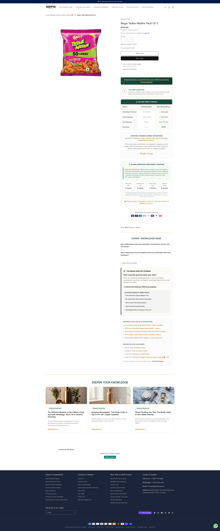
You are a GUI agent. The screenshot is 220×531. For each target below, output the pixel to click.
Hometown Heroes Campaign (54, 496)
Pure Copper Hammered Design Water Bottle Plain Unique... (146, 331)
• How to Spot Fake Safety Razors (135, 302)
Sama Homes (72, 527)
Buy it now (139, 58)
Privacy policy (100, 527)
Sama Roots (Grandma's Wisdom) (88, 487)
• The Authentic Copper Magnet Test (137, 295)
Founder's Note (82, 481)
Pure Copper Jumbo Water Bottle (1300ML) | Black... (143, 334)
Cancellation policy (142, 527)
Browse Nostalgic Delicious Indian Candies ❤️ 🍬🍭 (151, 357)
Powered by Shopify (81, 527)
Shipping (123, 30)
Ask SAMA (81, 493)
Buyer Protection (51, 490)
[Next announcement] (174, 1)
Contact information (130, 527)
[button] (66, 7)
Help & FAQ (81, 490)
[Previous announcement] (46, 1)
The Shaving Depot (116, 499)
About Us (81, 478)
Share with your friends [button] (129, 263)
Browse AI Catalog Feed (141, 354)
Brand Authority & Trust (53, 481)
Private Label (114, 484)
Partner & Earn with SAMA (118, 493)
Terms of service (110, 527)
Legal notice (152, 527)
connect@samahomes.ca (156, 486)
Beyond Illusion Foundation (54, 484)
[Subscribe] (74, 513)
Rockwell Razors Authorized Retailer (57, 499)
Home (47, 15)
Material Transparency (85, 499)
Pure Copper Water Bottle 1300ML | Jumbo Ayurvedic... (144, 338)
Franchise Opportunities (117, 487)
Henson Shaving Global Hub (118, 502)
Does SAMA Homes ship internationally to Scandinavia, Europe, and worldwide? (146, 245)
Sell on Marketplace (116, 490)
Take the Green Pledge (53, 478)
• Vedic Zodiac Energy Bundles (135, 306)
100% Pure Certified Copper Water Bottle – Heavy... (143, 328)
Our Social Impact (51, 493)
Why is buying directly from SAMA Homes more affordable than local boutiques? (146, 254)
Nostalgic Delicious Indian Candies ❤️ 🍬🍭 (63, 15)
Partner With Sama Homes (118, 478)
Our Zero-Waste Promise (53, 487)
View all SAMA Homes (137, 348)
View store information (129, 69)
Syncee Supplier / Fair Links (118, 496)
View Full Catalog (157, 361)
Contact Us (81, 496)
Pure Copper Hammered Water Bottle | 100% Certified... (144, 325)
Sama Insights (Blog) (84, 484)
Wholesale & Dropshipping (118, 481)
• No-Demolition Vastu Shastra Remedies (138, 299)
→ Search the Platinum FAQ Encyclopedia (139, 287)
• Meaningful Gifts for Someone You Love (138, 310)
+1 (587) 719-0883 (157, 478)
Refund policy (91, 527)
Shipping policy (120, 527)
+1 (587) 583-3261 (157, 482)
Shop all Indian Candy (139, 351)
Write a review (110, 457)
